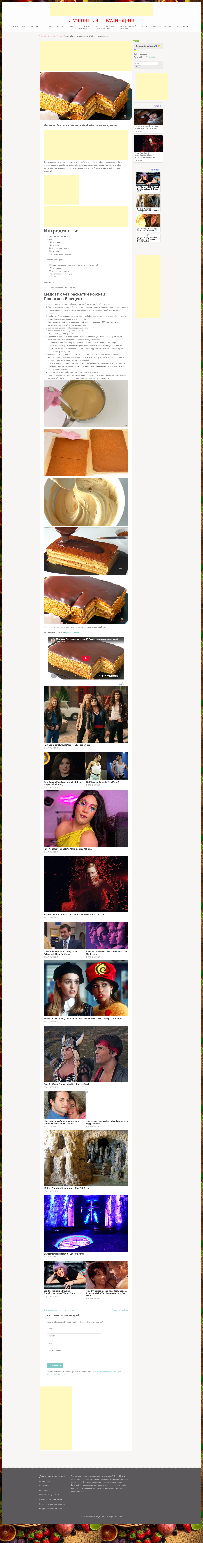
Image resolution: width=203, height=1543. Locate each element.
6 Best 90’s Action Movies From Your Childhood (147, 230)
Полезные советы (82, 28)
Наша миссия (44, 1486)
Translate (151, 57)
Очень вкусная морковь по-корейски (59, 1310)
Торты (59, 36)
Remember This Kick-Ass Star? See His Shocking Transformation (147, 239)
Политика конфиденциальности (52, 1499)
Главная (42, 36)
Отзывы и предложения (49, 1495)
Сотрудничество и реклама (50, 1508)
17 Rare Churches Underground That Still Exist (148, 210)
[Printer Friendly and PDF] (136, 42)
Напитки (73, 26)
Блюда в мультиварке (162, 26)
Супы (97, 26)
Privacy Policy (44, 1481)
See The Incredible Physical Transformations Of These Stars (148, 189)
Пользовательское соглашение (52, 1504)
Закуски (60, 26)
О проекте (43, 1490)
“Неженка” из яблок (120, 1310)
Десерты (47, 26)
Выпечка (34, 26)
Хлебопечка (123, 28)
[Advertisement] (101, 9)
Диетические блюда (103, 28)
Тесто (144, 26)
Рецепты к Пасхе (183, 26)
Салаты (86, 26)
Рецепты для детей (128, 26)
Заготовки (110, 26)
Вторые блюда (19, 26)
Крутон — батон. (72, 633)
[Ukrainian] (135, 50)
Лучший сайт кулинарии (101, 19)
